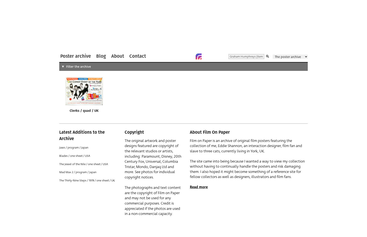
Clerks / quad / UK (84, 111)
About (117, 56)
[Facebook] (190, 56)
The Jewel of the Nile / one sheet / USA (83, 164)
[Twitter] (182, 56)
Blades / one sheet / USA (74, 156)
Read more (199, 187)
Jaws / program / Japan (73, 148)
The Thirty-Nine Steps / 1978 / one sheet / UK (87, 180)
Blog (101, 56)
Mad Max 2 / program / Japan (77, 172)
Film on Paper (70, 26)
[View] (84, 92)
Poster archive (75, 56)
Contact (137, 56)
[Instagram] (199, 56)
